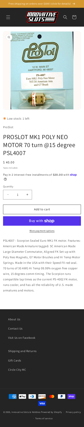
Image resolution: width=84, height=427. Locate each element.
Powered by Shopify (51, 412)
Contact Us (15, 328)
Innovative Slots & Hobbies (25, 412)
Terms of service (43, 418)
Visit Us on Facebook (21, 338)
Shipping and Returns (22, 351)
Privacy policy (73, 412)
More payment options (42, 230)
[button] (8, 17)
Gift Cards (14, 360)
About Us (14, 319)
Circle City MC (17, 370)
